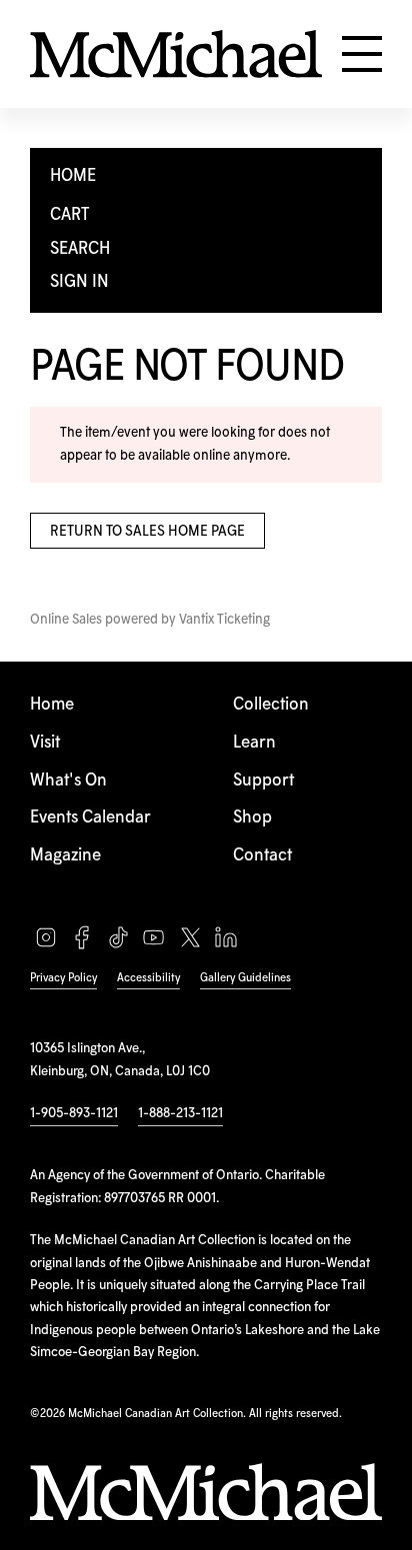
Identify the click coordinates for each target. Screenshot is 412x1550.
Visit (45, 743)
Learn (254, 743)
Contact (262, 855)
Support (263, 781)
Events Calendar (90, 817)
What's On (68, 781)
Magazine (65, 855)
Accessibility (148, 977)
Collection (271, 705)
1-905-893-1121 (74, 1113)
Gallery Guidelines (245, 977)
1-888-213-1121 (180, 1113)
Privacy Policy (63, 977)
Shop (252, 817)
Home (52, 705)
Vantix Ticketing (224, 620)
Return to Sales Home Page (147, 532)
